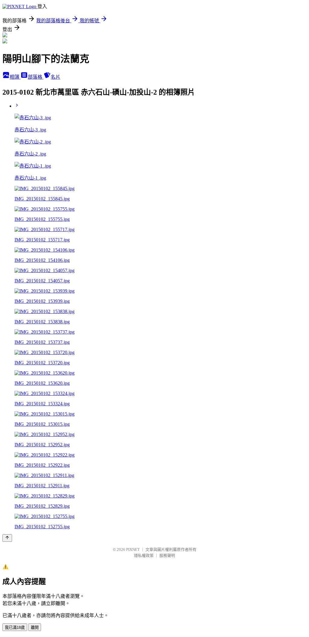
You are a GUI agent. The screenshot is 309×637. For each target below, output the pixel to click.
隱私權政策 (144, 555)
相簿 (15, 77)
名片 (55, 77)
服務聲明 (167, 555)
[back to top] (7, 538)
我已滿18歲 (15, 627)
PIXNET (133, 549)
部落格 (35, 77)
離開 (35, 627)
